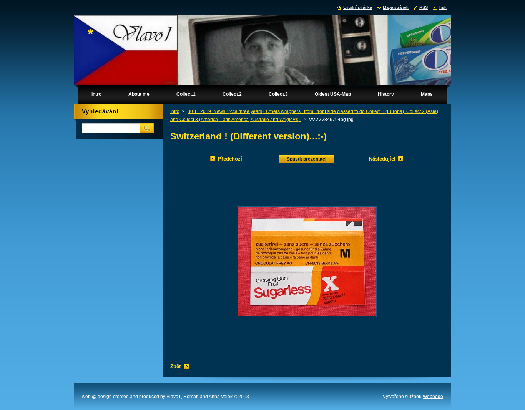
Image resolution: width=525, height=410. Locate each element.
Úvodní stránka (357, 7)
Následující (382, 159)
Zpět (175, 366)
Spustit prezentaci (306, 159)
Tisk (443, 7)
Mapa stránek (396, 7)
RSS (423, 7)
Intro (174, 111)
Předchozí (230, 159)
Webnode (433, 396)
